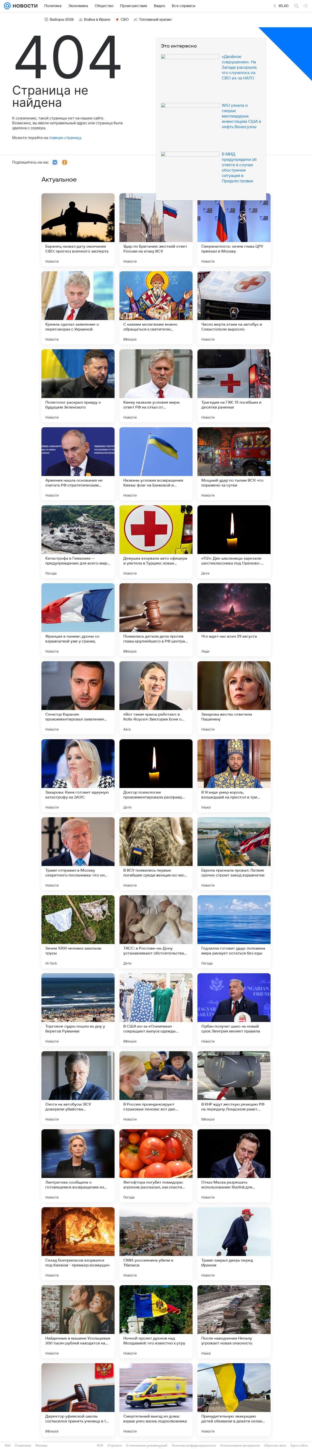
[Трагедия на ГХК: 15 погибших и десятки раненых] (234, 385)
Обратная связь (275, 1445)
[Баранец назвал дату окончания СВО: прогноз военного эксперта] (78, 229)
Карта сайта (299, 1445)
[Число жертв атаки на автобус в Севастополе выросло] (234, 307)
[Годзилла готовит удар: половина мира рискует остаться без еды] (234, 931)
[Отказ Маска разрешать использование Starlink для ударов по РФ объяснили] (234, 1165)
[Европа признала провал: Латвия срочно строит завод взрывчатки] (234, 853)
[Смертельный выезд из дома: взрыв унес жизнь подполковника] (156, 1399)
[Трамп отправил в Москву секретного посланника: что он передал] (78, 853)
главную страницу (65, 137)
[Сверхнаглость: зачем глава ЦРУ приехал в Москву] (234, 229)
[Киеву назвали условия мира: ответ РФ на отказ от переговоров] (156, 385)
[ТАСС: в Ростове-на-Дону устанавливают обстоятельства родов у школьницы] (156, 931)
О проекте (114, 1445)
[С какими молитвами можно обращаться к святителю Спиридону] (156, 307)
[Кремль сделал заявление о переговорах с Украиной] (78, 307)
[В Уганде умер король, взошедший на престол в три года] (234, 775)
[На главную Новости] (24, 6)
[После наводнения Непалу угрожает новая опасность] (234, 1321)
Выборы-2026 (62, 19)
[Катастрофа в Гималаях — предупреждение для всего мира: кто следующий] (78, 541)
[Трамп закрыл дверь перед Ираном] (234, 1243)
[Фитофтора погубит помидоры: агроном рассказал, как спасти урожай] (156, 1165)
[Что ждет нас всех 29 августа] (234, 619)
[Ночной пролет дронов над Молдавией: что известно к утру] (156, 1321)
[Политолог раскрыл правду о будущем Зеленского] (78, 385)
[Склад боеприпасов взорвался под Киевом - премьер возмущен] (78, 1243)
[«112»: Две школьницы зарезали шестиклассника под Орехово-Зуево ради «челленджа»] (234, 541)
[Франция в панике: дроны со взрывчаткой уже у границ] (78, 619)
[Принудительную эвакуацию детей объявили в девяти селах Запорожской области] (234, 1399)
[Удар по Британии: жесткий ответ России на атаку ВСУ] (156, 229)
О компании (23, 1445)
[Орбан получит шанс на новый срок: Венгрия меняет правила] (234, 1009)
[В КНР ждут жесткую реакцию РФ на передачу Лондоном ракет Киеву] (234, 1087)
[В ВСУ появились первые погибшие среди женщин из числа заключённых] (156, 853)
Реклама (41, 1445)
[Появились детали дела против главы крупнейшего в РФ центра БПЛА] (156, 619)
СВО (125, 19)
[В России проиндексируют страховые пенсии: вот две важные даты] (156, 1087)
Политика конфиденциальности (194, 1445)
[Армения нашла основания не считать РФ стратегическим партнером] (78, 463)
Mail (7, 1445)
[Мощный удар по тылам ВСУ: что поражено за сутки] (234, 463)
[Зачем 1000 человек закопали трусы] (78, 931)
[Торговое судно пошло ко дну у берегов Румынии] (78, 1009)
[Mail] (7, 6)
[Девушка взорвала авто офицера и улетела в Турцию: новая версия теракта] (156, 541)
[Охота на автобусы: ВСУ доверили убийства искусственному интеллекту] (78, 1087)
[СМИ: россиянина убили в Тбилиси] (156, 1243)
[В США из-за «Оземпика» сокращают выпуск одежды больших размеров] (156, 1009)
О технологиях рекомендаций (146, 1445)
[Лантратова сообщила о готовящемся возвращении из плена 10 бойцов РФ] (78, 1165)
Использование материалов (240, 1445)
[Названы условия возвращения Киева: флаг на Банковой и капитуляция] (156, 463)
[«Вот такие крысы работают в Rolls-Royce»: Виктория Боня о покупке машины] (156, 697)
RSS (100, 1445)
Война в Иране (97, 19)
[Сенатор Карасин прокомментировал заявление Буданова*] (78, 697)
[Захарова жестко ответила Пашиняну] (234, 697)
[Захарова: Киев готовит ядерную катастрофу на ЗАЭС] (78, 775)
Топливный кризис (155, 19)
